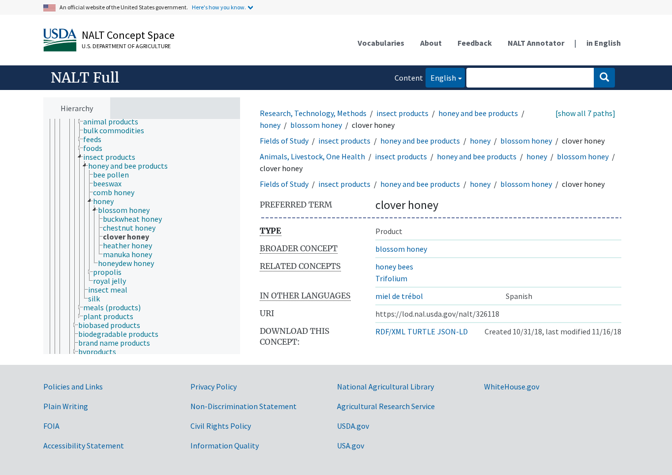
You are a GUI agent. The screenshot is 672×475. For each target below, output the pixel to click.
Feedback (475, 43)
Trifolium (391, 278)
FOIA (51, 426)
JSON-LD (452, 331)
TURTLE (421, 331)
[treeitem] (115, 121)
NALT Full (85, 78)
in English (603, 43)
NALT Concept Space (128, 35)
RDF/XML (390, 331)
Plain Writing (65, 406)
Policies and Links (73, 386)
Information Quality (224, 445)
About (431, 43)
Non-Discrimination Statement (243, 406)
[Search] (604, 78)
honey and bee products (478, 113)
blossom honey (316, 125)
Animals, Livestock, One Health (312, 156)
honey (270, 125)
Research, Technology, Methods (313, 113)
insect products (402, 113)
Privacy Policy (213, 386)
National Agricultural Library (385, 386)
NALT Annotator (536, 43)
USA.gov (350, 445)
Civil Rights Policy (220, 426)
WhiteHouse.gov (511, 386)
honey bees (394, 266)
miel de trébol (399, 296)
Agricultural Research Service (386, 406)
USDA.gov (353, 426)
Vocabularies (381, 43)
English (441, 77)
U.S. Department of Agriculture (126, 46)
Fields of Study (284, 141)
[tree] (141, 237)
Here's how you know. (219, 7)
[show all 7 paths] (585, 113)
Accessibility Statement (83, 445)
